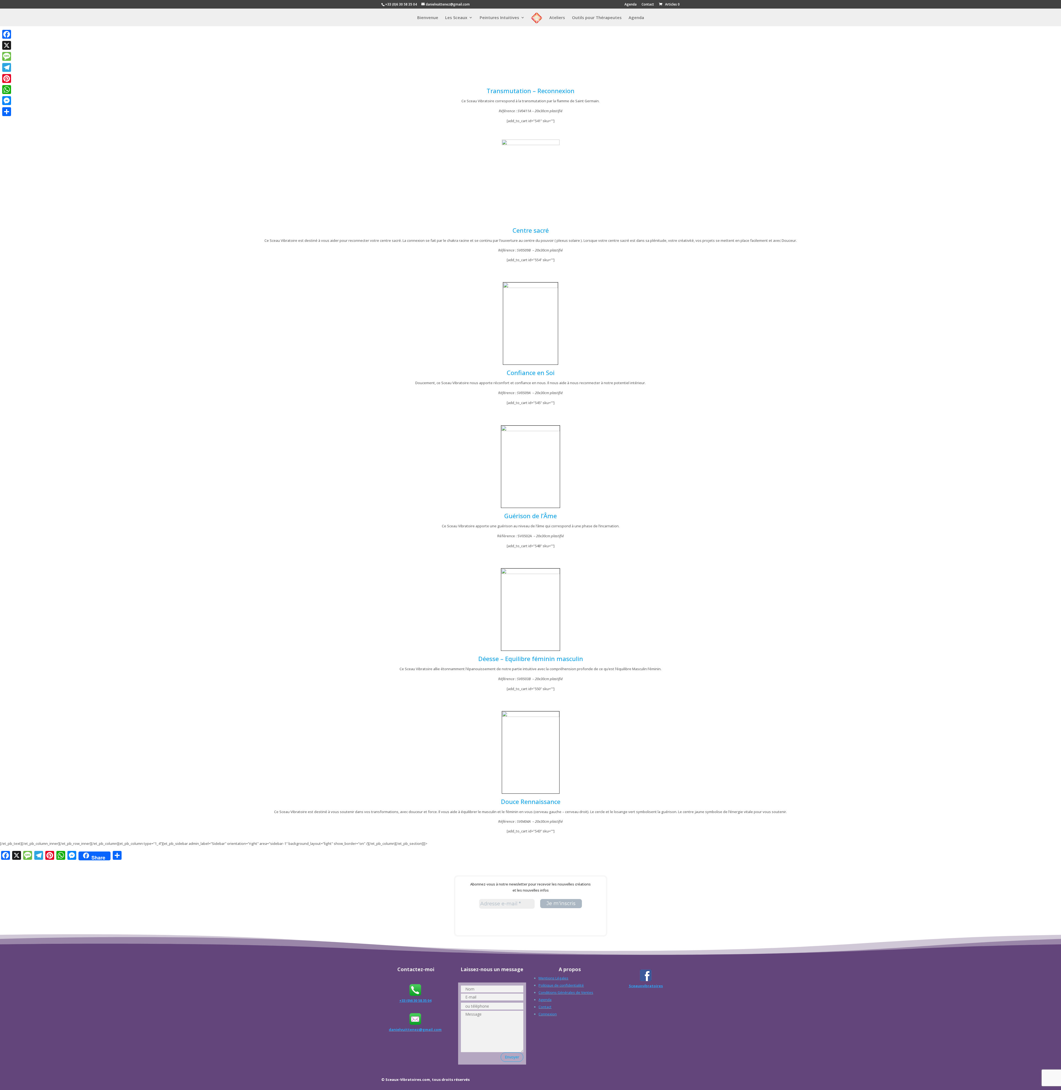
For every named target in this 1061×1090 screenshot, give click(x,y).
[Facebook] (6, 34)
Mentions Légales (553, 978)
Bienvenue (427, 17)
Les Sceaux (456, 17)
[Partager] (6, 111)
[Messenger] (6, 100)
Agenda (630, 5)
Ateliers (557, 17)
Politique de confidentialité (561, 985)
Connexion (548, 1014)
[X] (6, 45)
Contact (648, 5)
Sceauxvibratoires (646, 985)
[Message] (6, 56)
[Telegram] (6, 67)
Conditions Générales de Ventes (566, 992)
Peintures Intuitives (499, 17)
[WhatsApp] (6, 89)
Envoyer (512, 1057)
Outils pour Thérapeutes (597, 17)
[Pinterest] (6, 78)
